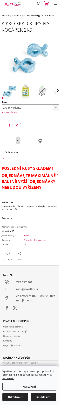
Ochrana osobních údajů (15, 331)
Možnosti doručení (10, 112)
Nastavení (29, 386)
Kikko (26, 235)
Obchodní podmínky (13, 326)
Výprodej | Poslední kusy (35, 240)
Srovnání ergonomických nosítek (20, 363)
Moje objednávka (11, 345)
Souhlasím (43, 397)
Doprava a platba (11, 335)
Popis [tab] (7, 159)
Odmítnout (15, 397)
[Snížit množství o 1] (18, 140)
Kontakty (7, 340)
